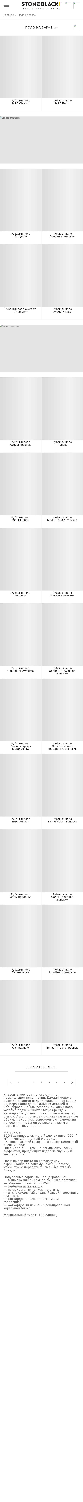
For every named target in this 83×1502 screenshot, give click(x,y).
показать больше (41, 1067)
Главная (9, 14)
